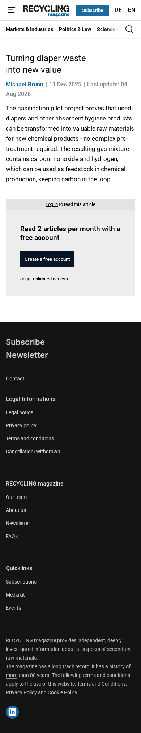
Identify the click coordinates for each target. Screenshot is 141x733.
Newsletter (27, 355)
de (118, 10)
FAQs (12, 536)
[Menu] (11, 10)
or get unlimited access (44, 278)
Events (13, 608)
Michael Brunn (24, 84)
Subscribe (92, 10)
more (11, 675)
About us (16, 510)
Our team (16, 497)
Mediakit (15, 595)
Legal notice (19, 412)
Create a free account (47, 259)
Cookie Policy (62, 692)
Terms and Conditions (101, 684)
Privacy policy (21, 425)
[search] (129, 29)
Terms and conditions (30, 438)
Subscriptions (21, 582)
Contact (15, 378)
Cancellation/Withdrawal (33, 451)
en (131, 10)
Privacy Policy (21, 692)
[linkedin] (12, 712)
